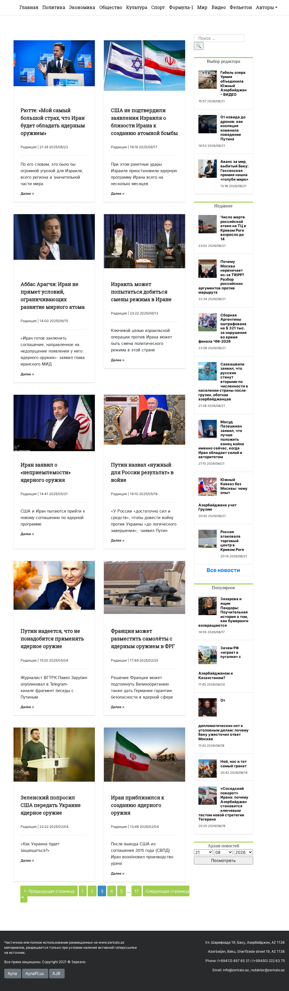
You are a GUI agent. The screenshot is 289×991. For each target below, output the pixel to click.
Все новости (223, 570)
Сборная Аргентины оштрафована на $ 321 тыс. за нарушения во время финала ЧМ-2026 (222, 328)
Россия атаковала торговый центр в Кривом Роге (232, 540)
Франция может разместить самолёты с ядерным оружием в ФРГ (143, 638)
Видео (219, 7)
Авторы (265, 7)
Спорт (158, 7)
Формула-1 (181, 7)
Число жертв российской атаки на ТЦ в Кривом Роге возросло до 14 (233, 228)
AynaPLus (34, 973)
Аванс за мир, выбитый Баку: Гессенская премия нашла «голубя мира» (234, 170)
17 (136, 891)
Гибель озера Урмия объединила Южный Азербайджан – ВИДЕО (233, 83)
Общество (110, 7)
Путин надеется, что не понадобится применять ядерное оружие (52, 638)
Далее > (27, 193)
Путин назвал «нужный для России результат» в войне (142, 472)
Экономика (82, 7)
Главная (28, 7)
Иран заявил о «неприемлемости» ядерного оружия (46, 472)
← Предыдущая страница (49, 891)
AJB (56, 973)
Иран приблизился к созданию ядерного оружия (137, 805)
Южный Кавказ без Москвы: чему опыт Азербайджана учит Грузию (223, 494)
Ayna (12, 973)
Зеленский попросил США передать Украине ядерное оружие (51, 805)
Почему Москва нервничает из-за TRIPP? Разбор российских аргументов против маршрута (221, 276)
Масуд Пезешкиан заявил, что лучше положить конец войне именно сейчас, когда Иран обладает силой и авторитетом (221, 439)
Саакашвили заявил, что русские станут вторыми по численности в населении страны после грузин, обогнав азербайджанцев (223, 382)
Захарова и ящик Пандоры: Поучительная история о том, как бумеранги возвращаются (223, 612)
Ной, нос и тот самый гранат (233, 763)
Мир (202, 7)
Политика (53, 7)
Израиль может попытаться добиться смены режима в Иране (141, 292)
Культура (136, 7)
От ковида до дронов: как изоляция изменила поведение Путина (233, 128)
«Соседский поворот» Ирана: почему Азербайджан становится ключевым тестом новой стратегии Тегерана (223, 803)
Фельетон (241, 7)
